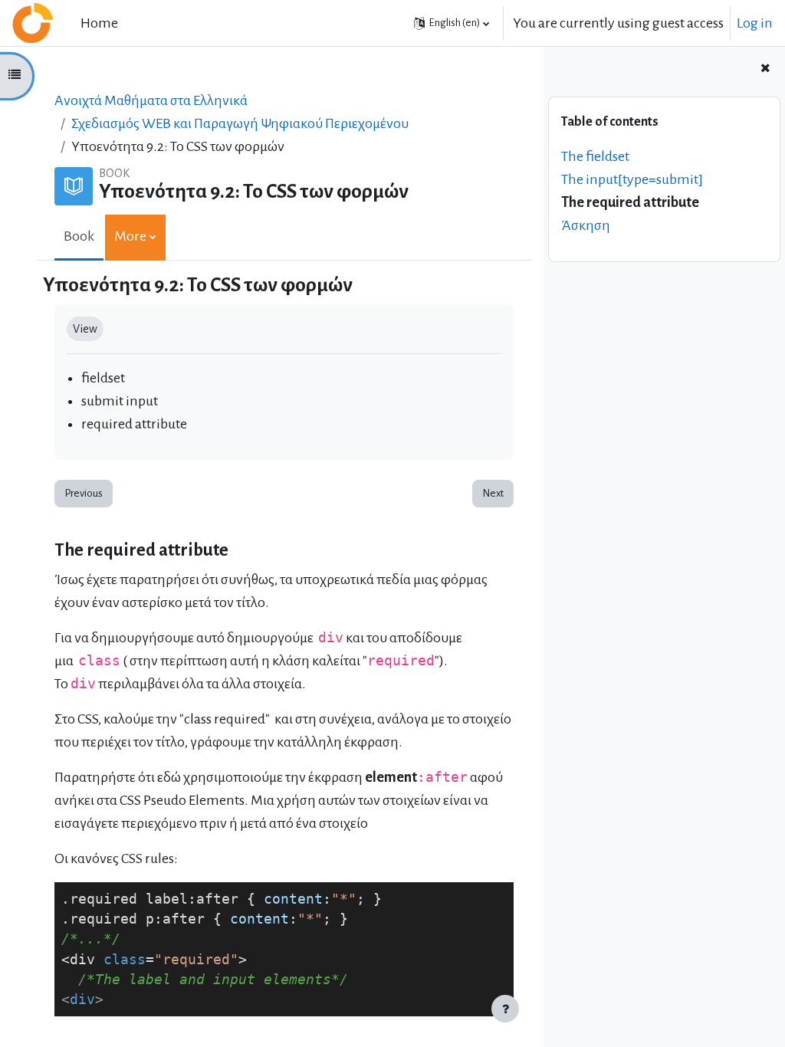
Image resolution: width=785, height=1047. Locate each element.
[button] (451, 23)
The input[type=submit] (632, 179)
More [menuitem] (130, 236)
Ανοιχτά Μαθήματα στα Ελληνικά (151, 100)
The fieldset (595, 156)
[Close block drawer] (765, 69)
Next (493, 493)
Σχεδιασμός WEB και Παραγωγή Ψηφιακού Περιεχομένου (240, 123)
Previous (83, 493)
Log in (755, 23)
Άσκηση (585, 225)
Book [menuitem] (79, 236)
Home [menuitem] (99, 23)
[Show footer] (505, 1008)
